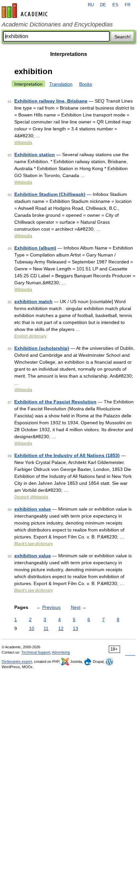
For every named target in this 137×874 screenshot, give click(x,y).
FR (127, 5)
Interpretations (68, 54)
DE (103, 5)
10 (31, 628)
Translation (60, 84)
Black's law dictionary (33, 543)
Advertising (61, 652)
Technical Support (35, 652)
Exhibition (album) (35, 248)
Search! (122, 36)
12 (61, 628)
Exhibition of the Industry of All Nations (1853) (67, 455)
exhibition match (33, 301)
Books (85, 84)
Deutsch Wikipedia (31, 497)
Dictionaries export (17, 662)
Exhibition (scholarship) (41, 348)
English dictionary (30, 336)
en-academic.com (26, 10)
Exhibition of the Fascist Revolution (55, 401)
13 (75, 628)
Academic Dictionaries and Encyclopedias (57, 24)
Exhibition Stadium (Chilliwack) (49, 194)
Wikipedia (23, 142)
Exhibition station (34, 154)
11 (46, 628)
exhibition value (32, 509)
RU (91, 5)
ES (115, 5)
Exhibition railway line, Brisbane (50, 101)
